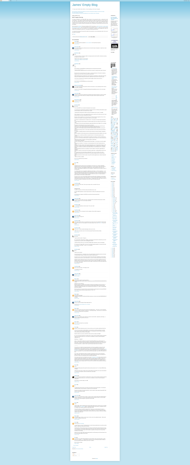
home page (94, 11)
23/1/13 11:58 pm (76, 207)
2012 (112, 248)
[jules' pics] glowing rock (114, 215)
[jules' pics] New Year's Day (114, 244)
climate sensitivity (114, 128)
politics (112, 145)
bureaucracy (113, 123)
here (98, 222)
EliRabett (75, 375)
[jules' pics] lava (114, 216)
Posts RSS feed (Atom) (75, 13)
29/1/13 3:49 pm (76, 372)
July (113, 204)
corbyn (114, 129)
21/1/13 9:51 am (76, 90)
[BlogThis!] (91, 36)
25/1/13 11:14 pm (76, 270)
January (114, 211)
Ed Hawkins (113, 158)
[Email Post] (89, 36)
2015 (112, 194)
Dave (75, 437)
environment (114, 133)
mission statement (88, 42)
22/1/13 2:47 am (76, 96)
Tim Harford (113, 169)
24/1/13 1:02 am (76, 217)
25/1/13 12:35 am (76, 263)
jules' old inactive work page (100, 11)
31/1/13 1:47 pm (76, 434)
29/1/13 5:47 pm (76, 381)
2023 (112, 184)
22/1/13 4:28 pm (76, 180)
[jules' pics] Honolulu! (114, 242)
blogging (116, 120)
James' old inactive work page (88, 11)
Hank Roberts (76, 63)
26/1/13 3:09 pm (76, 291)
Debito (112, 174)
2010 (112, 250)
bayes (115, 118)
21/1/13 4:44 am (76, 43)
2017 (112, 191)
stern (117, 149)
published (79, 26)
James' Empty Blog (84, 4)
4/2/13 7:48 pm (76, 443)
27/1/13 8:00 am (76, 305)
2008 (112, 253)
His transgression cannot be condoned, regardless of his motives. (115, 77)
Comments (75, 455)
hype (117, 135)
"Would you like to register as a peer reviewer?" (81, 59)
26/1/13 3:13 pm (76, 298)
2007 (112, 254)
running (117, 148)
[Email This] (90, 36)
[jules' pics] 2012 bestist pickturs (115, 213)
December (114, 197)
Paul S (75, 162)
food (111, 134)
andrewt (75, 41)
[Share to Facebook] (93, 36)
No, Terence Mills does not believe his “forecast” (114, 18)
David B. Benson (77, 99)
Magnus (75, 294)
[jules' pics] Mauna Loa (114, 229)
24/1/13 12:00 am (76, 212)
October (114, 200)
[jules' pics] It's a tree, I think (114, 218)
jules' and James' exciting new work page (78, 11)
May (113, 206)
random (116, 147)
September (114, 201)
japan (116, 136)
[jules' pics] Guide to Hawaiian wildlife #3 (115, 234)
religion (113, 148)
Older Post (106, 447)
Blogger (97, 458)
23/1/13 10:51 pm (76, 201)
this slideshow (83, 406)
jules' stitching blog (80, 12)
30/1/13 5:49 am (76, 399)
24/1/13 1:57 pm (76, 246)
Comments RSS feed (82, 13)
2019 (112, 189)
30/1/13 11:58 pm (76, 419)
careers (112, 124)
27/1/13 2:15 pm (76, 312)
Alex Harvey (76, 249)
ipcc (113, 136)
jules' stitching (114, 179)
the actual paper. (81, 423)
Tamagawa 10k (114, 246)
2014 (112, 195)
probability (114, 146)
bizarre (112, 120)
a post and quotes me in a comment (85, 304)
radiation (112, 147)
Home (90, 447)
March (114, 209)
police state (115, 144)
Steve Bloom (76, 183)
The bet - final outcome (116, 97)
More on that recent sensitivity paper (114, 87)
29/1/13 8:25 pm (76, 392)
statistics (113, 149)
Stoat (74, 34)
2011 (112, 249)
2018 (112, 190)
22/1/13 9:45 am (76, 159)
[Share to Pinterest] (94, 36)
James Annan (76, 46)
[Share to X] (92, 36)
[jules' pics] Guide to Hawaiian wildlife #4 (115, 232)
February (114, 210)
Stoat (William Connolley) (114, 162)
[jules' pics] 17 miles (114, 225)
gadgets (115, 134)
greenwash (112, 135)
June (113, 205)
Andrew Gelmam (114, 170)
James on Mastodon (96, 13)
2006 (112, 255)
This (101, 222)
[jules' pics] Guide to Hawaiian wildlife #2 (115, 237)
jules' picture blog (74, 12)
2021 (112, 186)
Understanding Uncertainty (114, 168)
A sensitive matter (114, 68)
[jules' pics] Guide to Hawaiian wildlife (115, 240)
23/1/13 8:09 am (76, 185)
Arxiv (97, 27)
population (116, 145)
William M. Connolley (77, 85)
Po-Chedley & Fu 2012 (95, 357)
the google (78, 274)
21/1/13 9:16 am (76, 82)
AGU (111, 118)
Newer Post (74, 447)
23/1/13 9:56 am (76, 195)
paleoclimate (112, 142)
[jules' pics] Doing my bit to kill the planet (114, 221)
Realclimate (113, 154)
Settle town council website (89, 13)
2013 (112, 196)
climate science (112, 126)
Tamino (113, 155)
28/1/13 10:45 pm (76, 324)
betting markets (113, 119)
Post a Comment (75, 445)
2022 (112, 185)
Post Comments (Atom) (79, 448)
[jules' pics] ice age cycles (114, 227)
